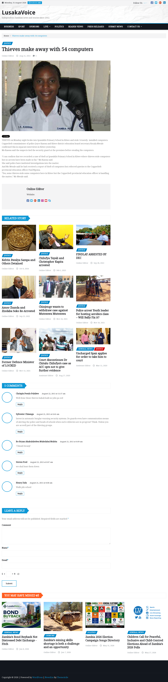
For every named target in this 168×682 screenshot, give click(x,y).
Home (6, 36)
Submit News (115, 26)
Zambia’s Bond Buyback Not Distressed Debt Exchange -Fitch (19, 640)
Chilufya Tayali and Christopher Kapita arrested (51, 262)
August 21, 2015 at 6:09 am (71, 442)
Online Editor (8, 56)
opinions (34, 26)
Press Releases (96, 26)
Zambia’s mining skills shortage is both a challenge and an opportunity (61, 644)
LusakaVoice (18, 12)
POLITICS (59, 26)
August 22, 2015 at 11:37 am (53, 394)
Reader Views (75, 26)
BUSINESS (9, 26)
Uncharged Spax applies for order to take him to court (91, 357)
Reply (20, 404)
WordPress (37, 677)
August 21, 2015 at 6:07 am (41, 462)
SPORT (21, 26)
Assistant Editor (46, 375)
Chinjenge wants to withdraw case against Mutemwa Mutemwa (53, 310)
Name (5, 548)
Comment (6, 525)
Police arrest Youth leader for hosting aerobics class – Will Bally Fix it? (92, 314)
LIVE (46, 26)
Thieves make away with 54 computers (29, 36)
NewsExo (49, 677)
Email (5, 560)
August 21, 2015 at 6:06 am (41, 483)
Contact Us (133, 26)
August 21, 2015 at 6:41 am (48, 414)
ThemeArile (62, 677)
